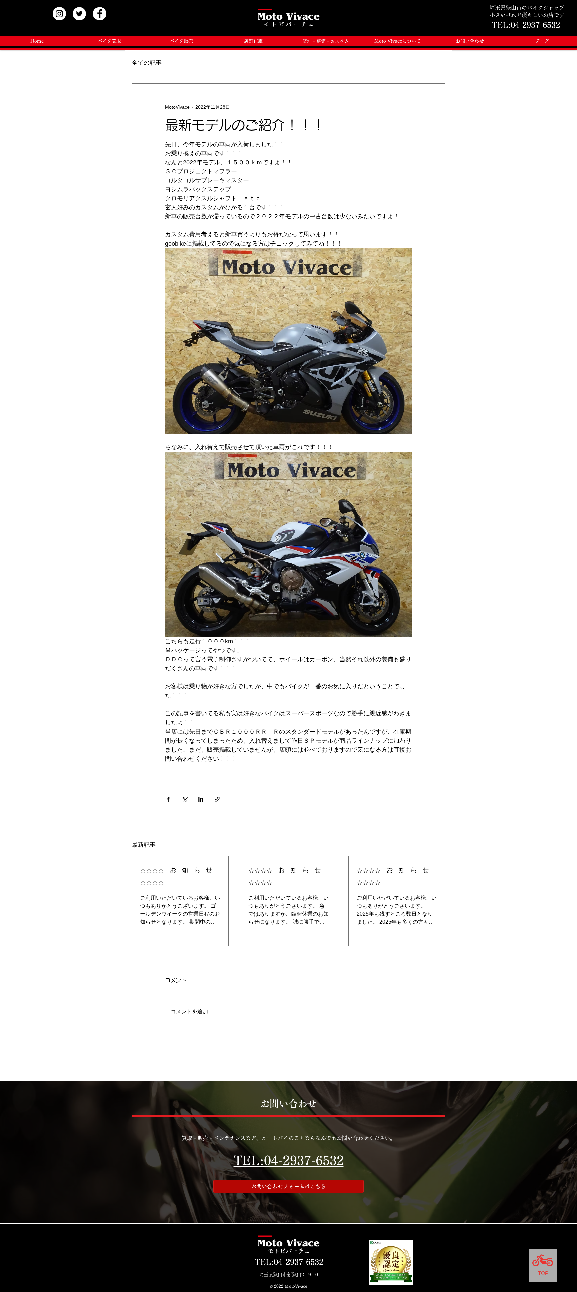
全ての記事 (147, 62)
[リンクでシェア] (217, 799)
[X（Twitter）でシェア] (184, 799)
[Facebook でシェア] (168, 799)
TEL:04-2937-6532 (289, 1160)
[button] (253, 41)
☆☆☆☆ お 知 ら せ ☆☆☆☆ (179, 876)
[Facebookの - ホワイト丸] (99, 13)
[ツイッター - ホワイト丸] (79, 13)
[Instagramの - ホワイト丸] (59, 13)
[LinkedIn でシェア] (201, 799)
